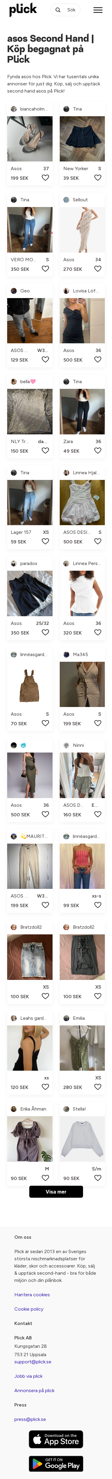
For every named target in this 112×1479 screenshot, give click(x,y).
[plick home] (23, 9)
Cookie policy (28, 1309)
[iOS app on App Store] (56, 1439)
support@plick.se (32, 1362)
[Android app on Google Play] (56, 1464)
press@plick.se (30, 1419)
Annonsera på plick (34, 1390)
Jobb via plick (28, 1376)
